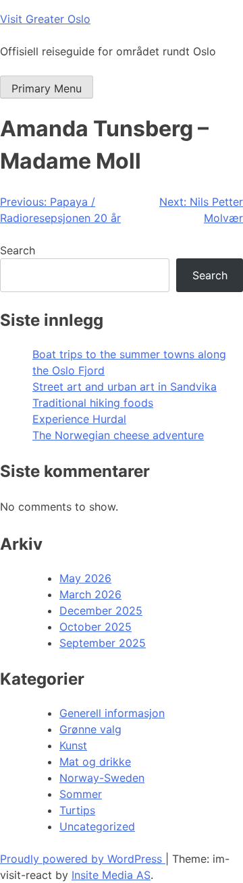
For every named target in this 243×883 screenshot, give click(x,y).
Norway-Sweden (101, 778)
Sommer (80, 794)
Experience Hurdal (79, 419)
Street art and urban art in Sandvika (124, 386)
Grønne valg (90, 729)
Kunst (73, 745)
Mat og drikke (95, 761)
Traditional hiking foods (92, 402)
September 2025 (102, 643)
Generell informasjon (112, 713)
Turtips (77, 810)
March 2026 (90, 594)
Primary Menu (46, 88)
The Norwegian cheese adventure (118, 435)
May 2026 (85, 578)
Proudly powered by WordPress (82, 858)
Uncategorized (97, 826)
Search (17, 250)
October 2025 (95, 626)
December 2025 (100, 610)
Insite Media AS (111, 875)
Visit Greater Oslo (45, 19)
